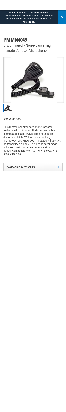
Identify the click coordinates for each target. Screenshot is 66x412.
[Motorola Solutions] (31, 5)
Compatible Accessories (21, 167)
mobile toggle (4, 5)
